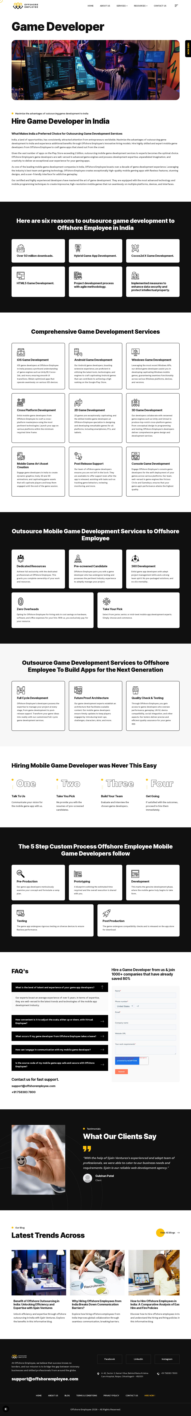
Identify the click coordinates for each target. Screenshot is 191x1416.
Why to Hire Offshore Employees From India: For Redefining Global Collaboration (155, 1304)
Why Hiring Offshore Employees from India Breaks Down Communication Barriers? (38, 1304)
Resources (140, 5)
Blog (67, 1395)
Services (121, 5)
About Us (105, 5)
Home (90, 5)
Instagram (167, 1359)
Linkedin (138, 1359)
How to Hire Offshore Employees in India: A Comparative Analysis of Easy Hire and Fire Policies (97, 1304)
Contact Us (160, 5)
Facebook (109, 1359)
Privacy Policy (111, 1395)
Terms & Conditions (86, 1395)
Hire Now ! (149, 1395)
